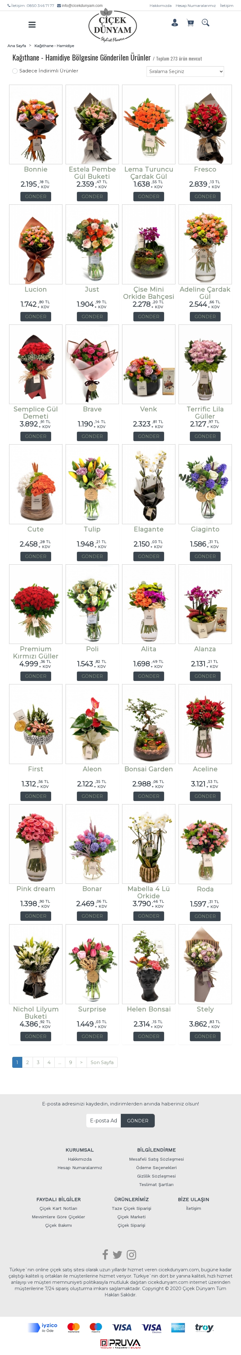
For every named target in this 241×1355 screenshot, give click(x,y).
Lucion (35, 289)
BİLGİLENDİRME (156, 1150)
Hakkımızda (161, 5)
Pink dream (36, 889)
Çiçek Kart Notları (58, 1208)
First (36, 769)
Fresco (205, 169)
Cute (36, 529)
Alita (149, 649)
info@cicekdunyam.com (82, 5)
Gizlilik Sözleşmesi (156, 1175)
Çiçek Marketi (131, 1216)
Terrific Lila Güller (205, 411)
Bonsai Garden (148, 769)
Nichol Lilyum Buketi (36, 1011)
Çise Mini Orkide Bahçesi (148, 291)
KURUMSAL (80, 1150)
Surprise (92, 1009)
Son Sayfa (102, 1062)
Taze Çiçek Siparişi (131, 1208)
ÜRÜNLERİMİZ (131, 1199)
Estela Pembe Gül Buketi (92, 171)
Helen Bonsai (149, 1009)
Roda (205, 889)
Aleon (92, 769)
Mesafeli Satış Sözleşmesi (156, 1159)
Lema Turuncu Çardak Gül (149, 171)
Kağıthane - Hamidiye (54, 45)
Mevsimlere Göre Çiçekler (58, 1216)
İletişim (226, 5)
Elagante (149, 529)
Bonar (92, 889)
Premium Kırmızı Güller (36, 651)
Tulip (92, 529)
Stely (205, 1009)
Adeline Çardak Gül (205, 291)
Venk (148, 409)
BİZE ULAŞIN (193, 1199)
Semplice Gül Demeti (35, 411)
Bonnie (36, 169)
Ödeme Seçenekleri (156, 1167)
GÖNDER (35, 196)
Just (92, 289)
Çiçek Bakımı (58, 1225)
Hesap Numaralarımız (196, 5)
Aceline (205, 769)
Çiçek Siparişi (131, 1225)
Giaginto (205, 529)
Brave (92, 409)
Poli (92, 649)
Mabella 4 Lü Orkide (148, 890)
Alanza (205, 649)
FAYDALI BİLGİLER (58, 1199)
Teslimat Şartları (156, 1184)
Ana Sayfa (17, 45)
